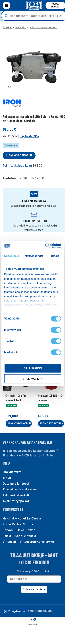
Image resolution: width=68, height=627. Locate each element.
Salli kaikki (33, 368)
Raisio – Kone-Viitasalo (19, 536)
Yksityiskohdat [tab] (33, 255)
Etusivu (7, 27)
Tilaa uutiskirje (34, 589)
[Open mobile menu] (6, 5)
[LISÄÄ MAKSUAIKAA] (34, 194)
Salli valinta (33, 378)
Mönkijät (20, 27)
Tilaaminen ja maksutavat (21, 489)
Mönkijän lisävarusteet (43, 27)
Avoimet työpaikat (16, 501)
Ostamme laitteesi (16, 484)
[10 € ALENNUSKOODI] (34, 214)
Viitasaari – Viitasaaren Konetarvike (28, 542)
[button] (19, 423)
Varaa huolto (55, 5)
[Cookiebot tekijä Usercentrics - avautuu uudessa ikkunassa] (46, 245)
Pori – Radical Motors (18, 524)
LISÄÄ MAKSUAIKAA (34, 201)
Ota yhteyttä (12, 472)
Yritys (7, 478)
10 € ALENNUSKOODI (34, 221)
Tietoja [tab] (55, 255)
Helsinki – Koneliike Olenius (22, 518)
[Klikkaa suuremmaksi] (9, 87)
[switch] (56, 329)
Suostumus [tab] (11, 255)
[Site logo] (34, 5)
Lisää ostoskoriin (19, 155)
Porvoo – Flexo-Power (19, 530)
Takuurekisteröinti (16, 495)
